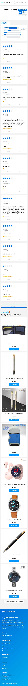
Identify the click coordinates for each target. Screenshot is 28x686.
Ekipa (3, 646)
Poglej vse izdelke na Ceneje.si (14, 601)
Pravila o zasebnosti (7, 635)
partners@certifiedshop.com (9, 683)
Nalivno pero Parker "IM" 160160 (14, 555)
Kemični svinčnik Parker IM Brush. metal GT (14, 378)
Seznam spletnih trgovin (8, 649)
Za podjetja (5, 654)
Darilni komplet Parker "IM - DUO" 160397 (14, 413)
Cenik (3, 665)
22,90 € (14, 346)
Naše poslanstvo (6, 643)
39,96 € (14, 522)
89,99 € (14, 487)
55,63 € (14, 417)
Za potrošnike (6, 640)
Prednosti (4, 660)
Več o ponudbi (14, 349)
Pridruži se (4, 668)
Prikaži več (14, 306)
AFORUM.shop (10, 10)
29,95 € (14, 381)
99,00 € (14, 593)
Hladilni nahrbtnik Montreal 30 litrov (14, 449)
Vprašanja (4, 662)
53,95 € (14, 558)
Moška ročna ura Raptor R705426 (14, 519)
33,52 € (14, 452)
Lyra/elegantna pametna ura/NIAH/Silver (14, 590)
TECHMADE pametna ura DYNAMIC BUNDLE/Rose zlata (14, 484)
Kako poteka (5, 657)
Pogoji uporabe (6, 633)
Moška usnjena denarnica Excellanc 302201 (14, 343)
